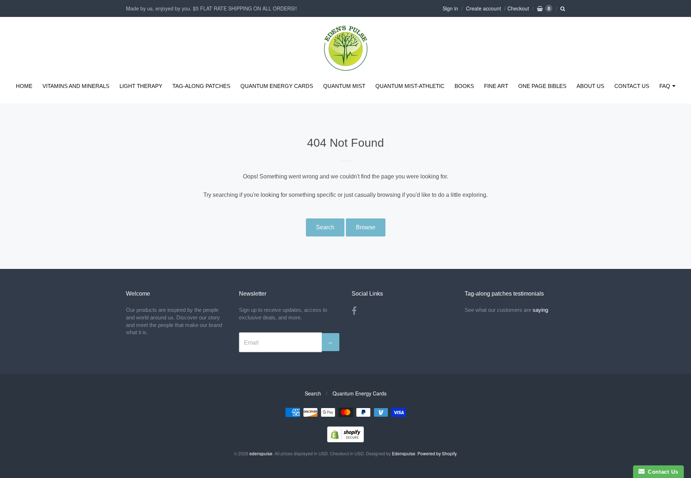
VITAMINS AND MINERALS (75, 86)
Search (325, 227)
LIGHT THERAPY (140, 86)
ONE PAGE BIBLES (542, 86)
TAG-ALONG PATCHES (201, 86)
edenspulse (260, 453)
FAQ (664, 86)
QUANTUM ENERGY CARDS (276, 86)
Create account (483, 8)
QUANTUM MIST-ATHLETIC (409, 86)
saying (541, 310)
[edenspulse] (346, 69)
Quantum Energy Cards (360, 393)
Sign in (450, 8)
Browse (365, 227)
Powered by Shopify (436, 453)
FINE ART (496, 86)
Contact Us (661, 472)
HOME (24, 86)
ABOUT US (590, 86)
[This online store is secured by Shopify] (345, 440)
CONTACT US (631, 86)
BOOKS (464, 86)
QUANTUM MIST (344, 86)
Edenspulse (403, 453)
